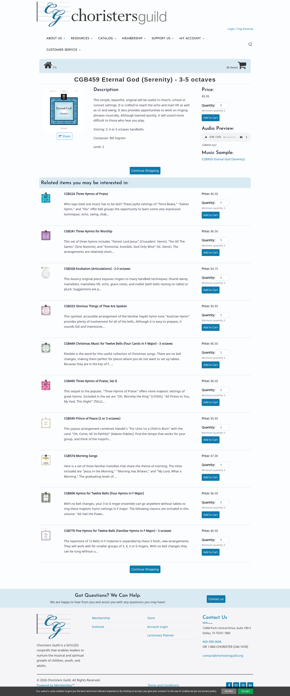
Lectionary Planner (160, 635)
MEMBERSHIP (132, 38)
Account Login (157, 627)
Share (66, 136)
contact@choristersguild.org (223, 656)
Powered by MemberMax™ (56, 685)
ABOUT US (54, 38)
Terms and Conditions (163, 685)
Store (151, 618)
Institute (98, 627)
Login (231, 29)
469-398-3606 (212, 642)
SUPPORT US (161, 38)
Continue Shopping (145, 171)
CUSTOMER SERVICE (61, 50)
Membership (101, 618)
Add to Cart (210, 118)
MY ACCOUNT (190, 38)
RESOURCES (80, 38)
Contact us (216, 599)
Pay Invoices (245, 29)
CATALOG (105, 38)
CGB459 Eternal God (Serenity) (223, 159)
